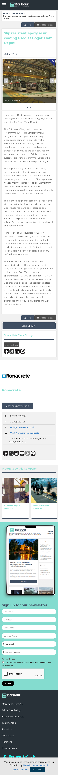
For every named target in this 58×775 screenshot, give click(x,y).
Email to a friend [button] (11, 345)
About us (7, 729)
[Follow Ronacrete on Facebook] (5, 453)
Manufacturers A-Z (12, 704)
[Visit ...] (15, 490)
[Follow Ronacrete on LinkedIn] (16, 453)
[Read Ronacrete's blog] (27, 453)
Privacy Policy (8, 659)
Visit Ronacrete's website (24, 433)
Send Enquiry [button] (29, 325)
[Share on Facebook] (6, 351)
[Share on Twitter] (11, 351)
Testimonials (9, 723)
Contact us (8, 735)
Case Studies (17, 13)
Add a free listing (11, 710)
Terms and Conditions (38, 662)
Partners (7, 742)
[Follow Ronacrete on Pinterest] (33, 453)
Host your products (13, 716)
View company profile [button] (17, 405)
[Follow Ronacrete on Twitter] (11, 453)
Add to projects (46, 25)
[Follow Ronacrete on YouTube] (22, 453)
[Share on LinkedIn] (17, 351)
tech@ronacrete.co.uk (22, 427)
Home (5, 13)
